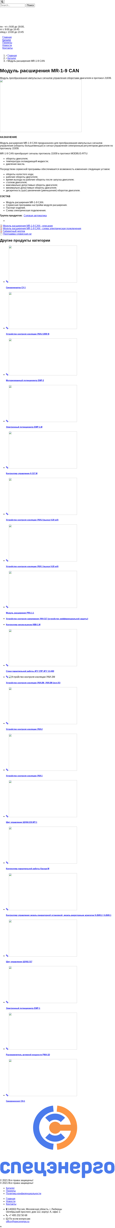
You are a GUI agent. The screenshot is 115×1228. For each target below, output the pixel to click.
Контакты (7, 48)
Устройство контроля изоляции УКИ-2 (24, 729)
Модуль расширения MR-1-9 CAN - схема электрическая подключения (42, 228)
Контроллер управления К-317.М (21, 473)
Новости (7, 45)
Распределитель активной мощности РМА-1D (28, 1055)
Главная (7, 37)
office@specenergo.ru (17, 1221)
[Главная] (57, 24)
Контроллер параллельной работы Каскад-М (27, 869)
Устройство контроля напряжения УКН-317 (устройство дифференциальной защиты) (47, 619)
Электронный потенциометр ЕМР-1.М (24, 427)
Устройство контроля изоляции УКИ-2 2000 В (27, 334)
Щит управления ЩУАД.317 (19, 962)
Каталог (6, 40)
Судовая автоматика (35, 215)
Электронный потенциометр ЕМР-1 (23, 1008)
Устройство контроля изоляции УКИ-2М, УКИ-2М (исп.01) (33, 683)
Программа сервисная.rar (17, 234)
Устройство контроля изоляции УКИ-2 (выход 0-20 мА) (32, 520)
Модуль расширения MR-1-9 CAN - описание (28, 226)
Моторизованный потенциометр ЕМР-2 (25, 380)
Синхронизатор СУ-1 (16, 287)
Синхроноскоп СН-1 (15, 1101)
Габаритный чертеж (14, 231)
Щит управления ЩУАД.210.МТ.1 (21, 822)
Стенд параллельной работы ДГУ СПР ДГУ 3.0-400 (30, 671)
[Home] (57, 1177)
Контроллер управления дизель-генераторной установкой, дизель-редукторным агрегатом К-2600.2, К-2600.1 (58, 915)
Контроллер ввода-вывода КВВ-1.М (23, 624)
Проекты (7, 42)
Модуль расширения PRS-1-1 (20, 613)
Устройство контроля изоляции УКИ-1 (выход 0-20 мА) (32, 566)
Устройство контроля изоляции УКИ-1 (24, 776)
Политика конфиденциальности (23, 1193)
